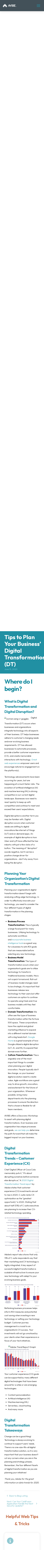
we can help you (22, 1130)
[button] (38, 5)
